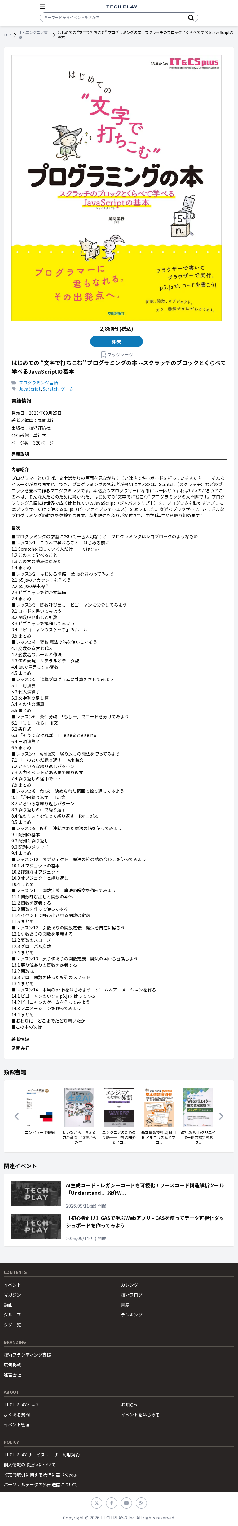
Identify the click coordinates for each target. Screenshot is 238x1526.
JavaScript (30, 389)
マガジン (12, 1295)
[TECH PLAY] (121, 7)
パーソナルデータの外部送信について (40, 1484)
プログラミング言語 (38, 382)
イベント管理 (17, 1424)
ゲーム (67, 389)
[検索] (191, 17)
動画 (8, 1305)
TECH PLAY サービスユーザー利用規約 (42, 1455)
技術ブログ (132, 1295)
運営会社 (12, 1374)
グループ (12, 1315)
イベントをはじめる (140, 1414)
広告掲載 (12, 1364)
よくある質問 (17, 1414)
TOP (7, 34)
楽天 (116, 341)
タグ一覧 (12, 1324)
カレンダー (132, 1285)
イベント (12, 1285)
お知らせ (129, 1405)
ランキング (132, 1315)
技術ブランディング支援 (27, 1355)
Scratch (51, 389)
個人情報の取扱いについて (30, 1464)
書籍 (125, 1305)
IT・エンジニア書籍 (33, 35)
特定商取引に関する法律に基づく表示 (40, 1474)
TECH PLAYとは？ (22, 1405)
